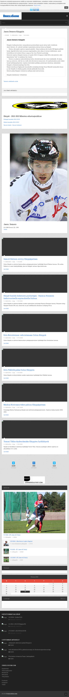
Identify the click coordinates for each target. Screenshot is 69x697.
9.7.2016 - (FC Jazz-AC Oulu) (12, 535)
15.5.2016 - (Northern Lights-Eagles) (21, 541)
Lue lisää (6, 269)
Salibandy (13, 619)
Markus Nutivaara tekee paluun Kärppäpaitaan (25, 405)
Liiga (20, 35)
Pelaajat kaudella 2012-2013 (12, 119)
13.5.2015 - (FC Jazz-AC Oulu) (18, 557)
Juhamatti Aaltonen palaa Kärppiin (20, 643)
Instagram (5, 682)
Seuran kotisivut (16, 125)
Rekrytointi (5, 674)
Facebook (4, 680)
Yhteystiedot (5, 676)
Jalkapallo (8, 537)
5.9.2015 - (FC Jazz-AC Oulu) (18, 549)
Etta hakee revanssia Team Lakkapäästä (21, 656)
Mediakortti (5, 672)
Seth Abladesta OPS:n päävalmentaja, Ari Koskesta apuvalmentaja (29, 649)
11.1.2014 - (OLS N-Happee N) (17, 624)
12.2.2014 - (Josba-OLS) (15, 617)
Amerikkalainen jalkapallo (19, 544)
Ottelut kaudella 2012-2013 (11, 122)
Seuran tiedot (7, 125)
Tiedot (5, 229)
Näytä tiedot (37, 5)
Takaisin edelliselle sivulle (11, 81)
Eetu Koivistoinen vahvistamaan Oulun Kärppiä (25, 335)
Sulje (66, 7)
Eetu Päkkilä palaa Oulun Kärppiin (19, 370)
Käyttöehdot (5, 668)
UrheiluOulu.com (11, 694)
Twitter (4, 684)
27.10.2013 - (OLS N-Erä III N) (17, 631)
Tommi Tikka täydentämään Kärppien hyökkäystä (26, 441)
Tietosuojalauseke (7, 670)
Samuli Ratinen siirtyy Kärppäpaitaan (21, 259)
